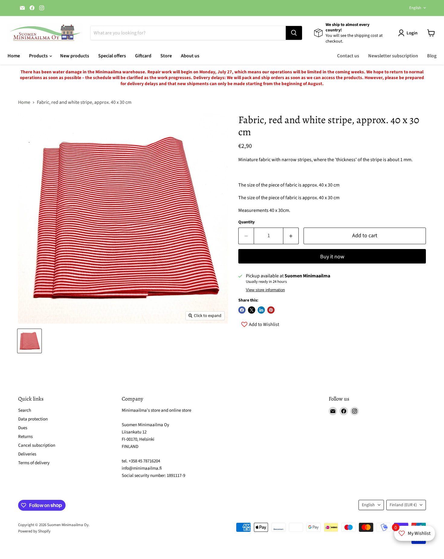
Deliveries (27, 454)
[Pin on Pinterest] (271, 310)
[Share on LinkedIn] (261, 310)
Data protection (33, 419)
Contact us (348, 56)
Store (166, 56)
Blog (431, 56)
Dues (22, 428)
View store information (265, 290)
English (415, 8)
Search (24, 410)
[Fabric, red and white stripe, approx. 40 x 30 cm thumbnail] (29, 341)
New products (74, 56)
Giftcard (143, 56)
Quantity (246, 222)
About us (190, 56)
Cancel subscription (36, 445)
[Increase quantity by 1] (291, 236)
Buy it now (332, 256)
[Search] (294, 33)
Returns (25, 436)
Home (14, 56)
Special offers (112, 56)
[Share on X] (251, 310)
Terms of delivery (34, 463)
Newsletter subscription (393, 56)
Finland (403, 505)
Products (39, 56)
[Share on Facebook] (242, 310)
